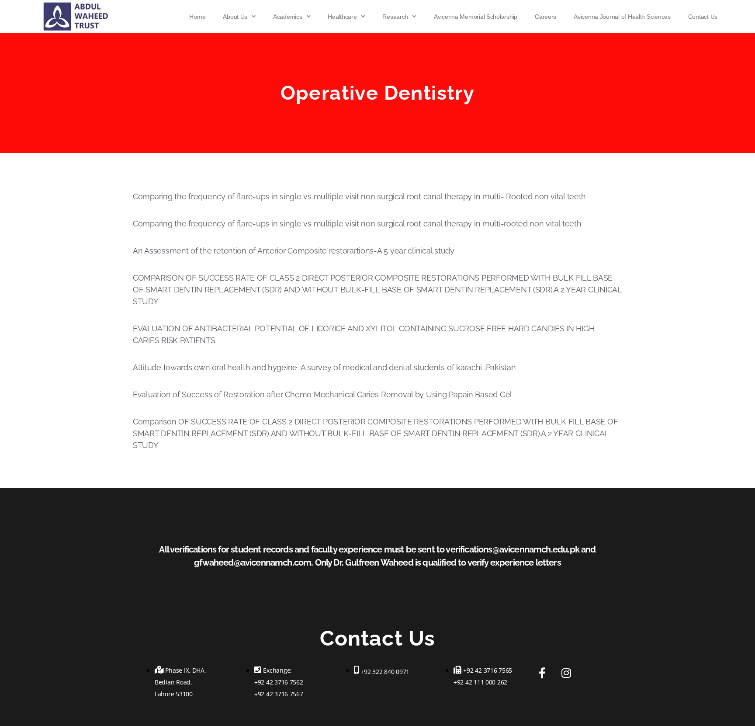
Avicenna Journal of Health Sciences (622, 16)
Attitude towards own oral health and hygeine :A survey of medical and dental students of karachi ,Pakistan (324, 367)
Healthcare (342, 16)
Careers (545, 16)
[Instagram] (566, 673)
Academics (287, 16)
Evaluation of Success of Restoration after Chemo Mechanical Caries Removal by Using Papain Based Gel (322, 394)
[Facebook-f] (542, 673)
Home (197, 16)
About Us (235, 16)
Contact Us (702, 16)
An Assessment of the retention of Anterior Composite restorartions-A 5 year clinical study (293, 250)
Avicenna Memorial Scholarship (475, 16)
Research (395, 16)
